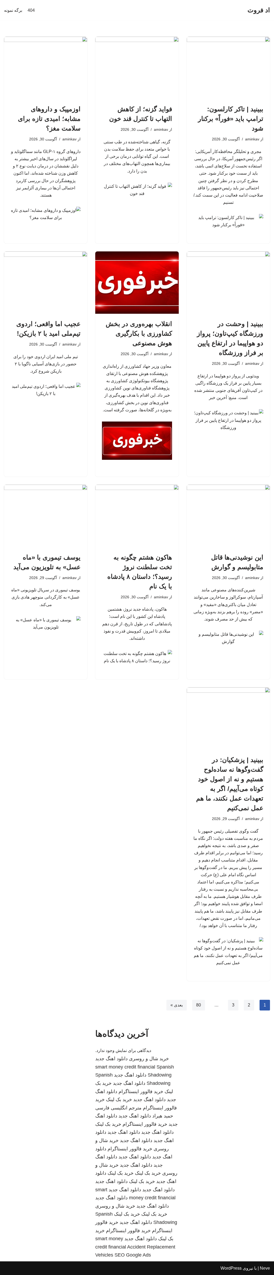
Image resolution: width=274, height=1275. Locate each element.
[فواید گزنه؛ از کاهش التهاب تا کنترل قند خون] (136, 68)
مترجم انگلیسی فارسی (118, 1108)
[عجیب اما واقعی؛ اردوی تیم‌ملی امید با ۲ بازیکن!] (45, 282)
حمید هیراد (162, 1116)
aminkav (252, 139)
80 (198, 1005)
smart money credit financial (125, 1067)
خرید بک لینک (119, 1099)
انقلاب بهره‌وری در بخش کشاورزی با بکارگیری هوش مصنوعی (139, 333)
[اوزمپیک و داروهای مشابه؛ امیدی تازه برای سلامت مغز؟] (45, 68)
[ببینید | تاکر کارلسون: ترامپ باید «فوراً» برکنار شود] (228, 68)
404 (31, 10)
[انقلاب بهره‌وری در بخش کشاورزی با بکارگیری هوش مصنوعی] (136, 282)
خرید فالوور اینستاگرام (141, 1091)
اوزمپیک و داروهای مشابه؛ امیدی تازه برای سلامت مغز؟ (49, 118)
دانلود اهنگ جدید (111, 1058)
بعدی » (176, 1005)
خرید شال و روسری (149, 1058)
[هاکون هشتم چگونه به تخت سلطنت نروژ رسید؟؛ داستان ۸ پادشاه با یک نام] (136, 516)
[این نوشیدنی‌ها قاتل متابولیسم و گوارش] (228, 516)
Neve (265, 1268)
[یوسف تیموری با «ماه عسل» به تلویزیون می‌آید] (45, 516)
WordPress (231, 1268)
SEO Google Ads (133, 1255)
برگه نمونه (13, 10)
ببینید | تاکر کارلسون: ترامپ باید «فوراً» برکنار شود (230, 118)
